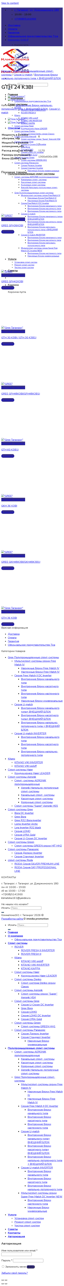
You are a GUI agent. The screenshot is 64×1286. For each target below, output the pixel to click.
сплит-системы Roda (20, 860)
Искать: (5, 908)
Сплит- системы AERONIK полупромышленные (36, 177)
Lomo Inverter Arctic (26, 824)
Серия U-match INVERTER (33, 235)
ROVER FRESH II (28, 112)
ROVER (18, 947)
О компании (15, 936)
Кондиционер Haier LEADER (34, 128)
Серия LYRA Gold (24, 835)
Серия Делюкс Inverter (31, 165)
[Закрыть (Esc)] (2, 1280)
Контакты (14, 1233)
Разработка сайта (12, 919)
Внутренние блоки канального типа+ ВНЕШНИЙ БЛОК (40, 710)
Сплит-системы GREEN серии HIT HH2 (38, 846)
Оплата (12, 29)
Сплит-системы (17, 943)
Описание (14, 128)
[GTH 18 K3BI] (16, 99)
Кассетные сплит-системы (33, 182)
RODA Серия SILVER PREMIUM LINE (36, 864)
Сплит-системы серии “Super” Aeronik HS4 (40, 139)
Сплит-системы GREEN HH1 (34, 160)
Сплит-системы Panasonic (26, 162)
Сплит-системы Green (21, 842)
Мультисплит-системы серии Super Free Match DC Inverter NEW (39, 249)
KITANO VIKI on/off (29, 118)
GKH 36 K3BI (9, 506)
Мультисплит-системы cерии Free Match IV (40, 195)
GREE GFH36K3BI (12, 225)
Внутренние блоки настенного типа (44, 211)
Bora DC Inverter (24, 813)
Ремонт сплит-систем (24, 265)
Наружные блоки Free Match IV (42, 198)
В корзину (7, 232)
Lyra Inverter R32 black (27, 827)
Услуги (12, 259)
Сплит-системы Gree (20, 809)
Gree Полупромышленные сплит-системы (33, 192)
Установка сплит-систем (25, 262)
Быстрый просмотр (13, 219)
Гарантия (13, 32)
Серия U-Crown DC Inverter (33, 144)
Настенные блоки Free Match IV (42, 200)
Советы (13, 270)
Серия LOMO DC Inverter (36, 1015)
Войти (31, 1267)
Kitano (17, 115)
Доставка (14, 25)
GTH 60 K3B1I (10, 449)
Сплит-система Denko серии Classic (37, 134)
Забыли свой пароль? (14, 1273)
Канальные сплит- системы (34, 179)
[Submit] (2, 912)
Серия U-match (28, 213)
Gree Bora (25, 147)
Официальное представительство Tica (33, 36)
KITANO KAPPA (28, 123)
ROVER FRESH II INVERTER (38, 950)
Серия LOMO (22, 831)
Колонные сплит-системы (33, 185)
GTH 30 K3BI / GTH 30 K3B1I (18, 337)
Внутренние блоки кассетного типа (44, 208)
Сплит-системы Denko (24, 131)
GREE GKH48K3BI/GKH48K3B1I (20, 562)
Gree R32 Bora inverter (27, 820)
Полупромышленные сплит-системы (31, 174)
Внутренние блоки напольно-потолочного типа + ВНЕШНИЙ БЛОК (43, 230)
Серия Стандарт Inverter (32, 168)
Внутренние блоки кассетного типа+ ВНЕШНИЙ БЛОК (40, 717)
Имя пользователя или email (19, 1250)
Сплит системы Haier (24, 126)
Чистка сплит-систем (24, 267)
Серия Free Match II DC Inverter (35, 203)
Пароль (6, 1260)
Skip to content (10, 3)
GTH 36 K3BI (9, 618)
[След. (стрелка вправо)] (6, 1283)
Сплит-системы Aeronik (22, 777)
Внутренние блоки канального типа (45, 206)
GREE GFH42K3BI (12, 281)
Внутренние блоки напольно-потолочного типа (42, 244)
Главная (13, 94)
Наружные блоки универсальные (43, 170)
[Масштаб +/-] (6, 1280)
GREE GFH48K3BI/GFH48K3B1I (20, 394)
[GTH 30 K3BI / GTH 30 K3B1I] (16, 96)
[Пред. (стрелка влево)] (2, 1283)
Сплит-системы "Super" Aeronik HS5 (36, 806)
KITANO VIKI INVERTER (31, 120)
